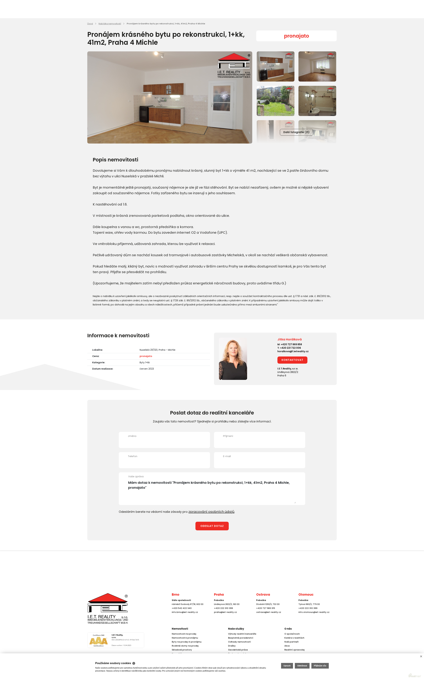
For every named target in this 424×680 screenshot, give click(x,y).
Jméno (132, 436)
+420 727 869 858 (291, 344)
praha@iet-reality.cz (224, 618)
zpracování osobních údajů (208, 511)
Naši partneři (290, 641)
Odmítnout (302, 666)
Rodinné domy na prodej (184, 645)
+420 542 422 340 (181, 614)
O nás (288, 628)
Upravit (287, 666)
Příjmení (228, 436)
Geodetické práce (237, 649)
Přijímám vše (320, 666)
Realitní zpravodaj (293, 649)
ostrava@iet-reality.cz (267, 618)
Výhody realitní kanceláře (241, 633)
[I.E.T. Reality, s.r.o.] (103, 611)
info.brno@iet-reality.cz (184, 618)
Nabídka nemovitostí (110, 23)
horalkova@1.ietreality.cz (293, 351)
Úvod (90, 23)
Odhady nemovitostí (238, 641)
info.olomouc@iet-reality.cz (312, 618)
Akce (286, 645)
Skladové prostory (181, 649)
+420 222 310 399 (222, 614)
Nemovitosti (180, 628)
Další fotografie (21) (296, 132)
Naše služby (236, 628)
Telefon (132, 456)
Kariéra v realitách (293, 637)
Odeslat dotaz (212, 525)
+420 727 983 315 (265, 614)
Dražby (231, 645)
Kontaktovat (292, 360)
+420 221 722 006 (290, 348)
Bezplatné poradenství (240, 637)
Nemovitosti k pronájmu (184, 637)
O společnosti (291, 633)
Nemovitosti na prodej (183, 633)
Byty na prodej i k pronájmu (185, 641)
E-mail (227, 456)
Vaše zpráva (136, 476)
